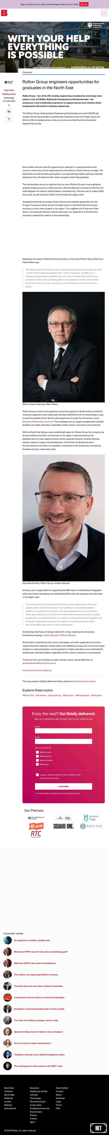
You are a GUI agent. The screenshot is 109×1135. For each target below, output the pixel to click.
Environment (36, 1111)
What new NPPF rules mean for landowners (35, 963)
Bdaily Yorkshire (46, 760)
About (59, 1094)
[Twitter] (9, 118)
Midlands (8, 1098)
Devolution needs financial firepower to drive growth (39, 1008)
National (8, 1105)
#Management (82, 695)
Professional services (39, 1108)
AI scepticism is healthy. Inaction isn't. (32, 940)
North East (9, 1087)
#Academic (41, 695)
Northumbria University (9, 95)
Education (34, 1087)
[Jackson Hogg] (91, 817)
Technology (35, 1098)
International (10, 1108)
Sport (32, 1122)
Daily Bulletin (62, 1087)
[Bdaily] (4, 12)
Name (37, 726)
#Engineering (54, 695)
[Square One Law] (63, 826)
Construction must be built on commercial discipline (39, 997)
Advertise (60, 1098)
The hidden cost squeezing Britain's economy (36, 974)
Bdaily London (45, 752)
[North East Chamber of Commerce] (91, 826)
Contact (59, 1091)
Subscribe (63, 786)
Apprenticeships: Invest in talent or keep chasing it (38, 1031)
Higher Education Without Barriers (59, 635)
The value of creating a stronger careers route (36, 1020)
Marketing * (44, 764)
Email (37, 737)
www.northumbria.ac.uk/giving (36, 670)
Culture (33, 1118)
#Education (68, 695)
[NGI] (63, 817)
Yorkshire (8, 1091)
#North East (28, 695)
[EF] (36, 817)
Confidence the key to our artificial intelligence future (39, 1054)
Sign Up (84, 4)
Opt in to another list (43, 748)
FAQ (58, 1108)
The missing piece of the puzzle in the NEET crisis (38, 1066)
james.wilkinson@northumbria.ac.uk (39, 663)
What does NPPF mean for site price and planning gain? (41, 951)
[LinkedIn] (9, 111)
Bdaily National (46, 756)
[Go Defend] (36, 826)
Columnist (27, 72)
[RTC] (36, 834)
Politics (33, 1115)
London (7, 1101)
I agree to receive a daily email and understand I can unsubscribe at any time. (60, 776)
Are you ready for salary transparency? (32, 1043)
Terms (59, 1105)
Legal (58, 1101)
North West (9, 1094)
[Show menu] (104, 13)
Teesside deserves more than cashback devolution (38, 986)
